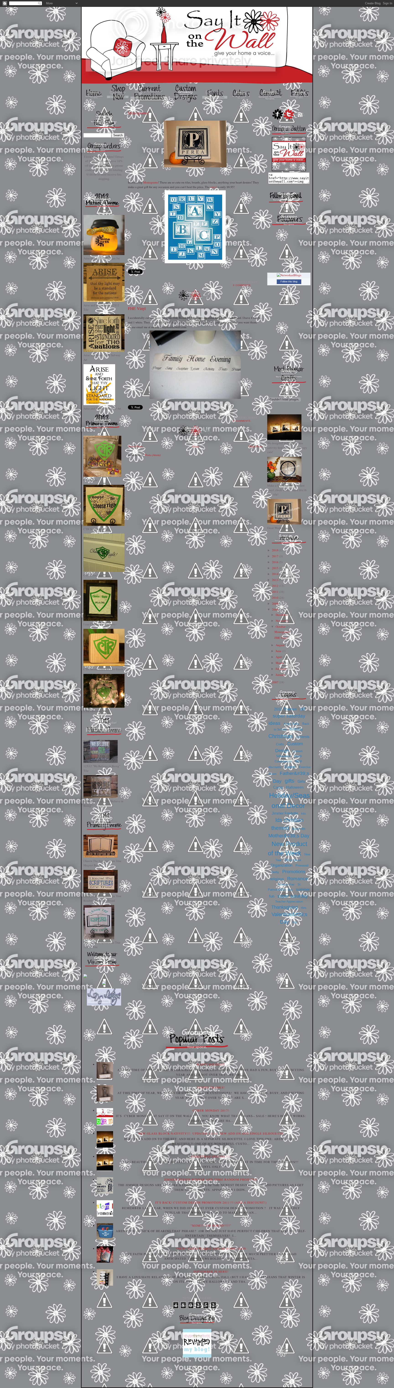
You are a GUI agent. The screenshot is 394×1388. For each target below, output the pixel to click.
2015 (275, 568)
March (280, 663)
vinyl (213, 187)
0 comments (242, 285)
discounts (275, 767)
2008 (275, 609)
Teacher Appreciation (289, 901)
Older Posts (255, 446)
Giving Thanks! (211, 1087)
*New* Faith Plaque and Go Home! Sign (211, 1248)
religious (277, 879)
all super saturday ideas (287, 716)
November (282, 621)
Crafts (280, 744)
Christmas (280, 736)
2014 (275, 574)
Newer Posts (135, 446)
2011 (275, 592)
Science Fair (286, 884)
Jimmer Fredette (285, 813)
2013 (275, 580)
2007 (275, 682)
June (279, 651)
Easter (290, 767)
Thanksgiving (284, 907)
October (281, 626)
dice (298, 761)
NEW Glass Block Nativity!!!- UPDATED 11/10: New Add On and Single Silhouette (211, 1133)
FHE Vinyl (137, 308)
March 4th (298, 829)
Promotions (293, 871)
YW (294, 922)
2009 (275, 603)
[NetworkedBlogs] (289, 275)
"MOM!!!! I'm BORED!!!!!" (211, 1225)
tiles (303, 907)
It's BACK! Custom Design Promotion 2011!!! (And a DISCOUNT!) (211, 1202)
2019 (275, 550)
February (281, 669)
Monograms (150, 182)
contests (302, 737)
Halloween (295, 787)
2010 (275, 598)
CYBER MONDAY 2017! (211, 1110)
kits (303, 813)
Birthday (296, 729)
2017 (275, 556)
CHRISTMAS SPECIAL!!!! (211, 1156)
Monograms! (138, 113)
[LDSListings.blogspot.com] (104, 1004)
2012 (275, 586)
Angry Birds (291, 723)
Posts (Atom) (153, 455)
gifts (289, 781)
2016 (275, 562)
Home (195, 446)
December (282, 615)
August (280, 645)
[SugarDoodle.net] (85, 977)
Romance (297, 878)
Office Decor (293, 860)
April (279, 657)
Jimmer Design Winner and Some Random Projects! (211, 1179)
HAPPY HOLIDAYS (211, 1064)
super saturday (292, 895)
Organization (281, 865)
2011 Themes (285, 709)
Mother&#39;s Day (288, 835)
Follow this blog (288, 281)
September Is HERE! (210, 1271)
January (281, 675)
